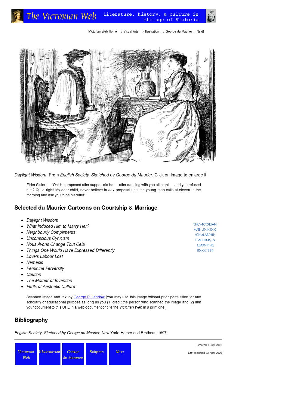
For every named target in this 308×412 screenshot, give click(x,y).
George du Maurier (179, 31)
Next (200, 31)
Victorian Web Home (103, 31)
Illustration (152, 31)
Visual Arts (131, 31)
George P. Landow (89, 296)
